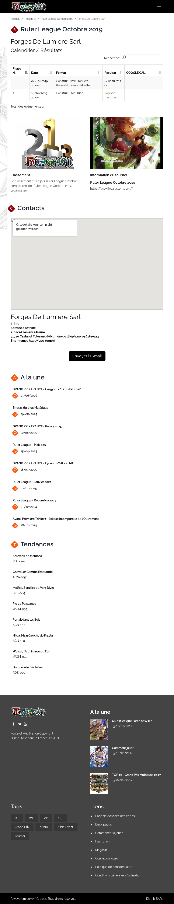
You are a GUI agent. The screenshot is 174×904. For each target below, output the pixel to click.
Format (61, 72)
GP (60, 818)
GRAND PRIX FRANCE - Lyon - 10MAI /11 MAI (43, 463)
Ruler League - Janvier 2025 (32, 482)
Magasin (101, 850)
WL (31, 818)
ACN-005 (19, 577)
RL (16, 818)
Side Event (65, 827)
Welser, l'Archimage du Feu (31, 651)
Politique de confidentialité (113, 867)
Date (34, 72)
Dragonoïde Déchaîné (27, 667)
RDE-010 (19, 561)
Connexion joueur (107, 858)
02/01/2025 (29, 488)
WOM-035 (20, 609)
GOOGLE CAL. (136, 72)
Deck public (103, 824)
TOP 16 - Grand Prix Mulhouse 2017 (136, 775)
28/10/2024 (29, 525)
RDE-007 (19, 672)
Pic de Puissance (24, 603)
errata (44, 827)
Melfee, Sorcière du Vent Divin (33, 587)
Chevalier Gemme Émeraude (33, 572)
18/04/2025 (29, 469)
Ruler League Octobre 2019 (57, 18)
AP (46, 818)
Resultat (110, 72)
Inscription (102, 841)
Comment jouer (122, 748)
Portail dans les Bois (26, 619)
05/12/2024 (29, 506)
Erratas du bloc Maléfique (30, 407)
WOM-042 (20, 656)
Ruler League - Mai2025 (29, 444)
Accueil (15, 18)
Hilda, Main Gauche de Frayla (33, 635)
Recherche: (112, 58)
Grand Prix (22, 827)
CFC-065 (19, 593)
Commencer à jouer (109, 833)
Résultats (30, 18)
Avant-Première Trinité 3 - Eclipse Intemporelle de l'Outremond (56, 519)
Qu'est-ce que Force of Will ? (132, 721)
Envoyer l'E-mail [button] (87, 356)
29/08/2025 (29, 414)
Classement (20, 175)
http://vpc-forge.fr (42, 340)
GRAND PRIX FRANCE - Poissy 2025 (37, 426)
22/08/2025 (29, 432)
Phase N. (17, 70)
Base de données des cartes (115, 816)
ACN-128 (19, 640)
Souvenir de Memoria (27, 556)
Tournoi (20, 836)
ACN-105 (19, 625)
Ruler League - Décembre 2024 (34, 500)
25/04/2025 (29, 451)
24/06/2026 (29, 395)
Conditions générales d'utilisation (118, 875)
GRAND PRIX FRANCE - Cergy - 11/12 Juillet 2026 (47, 389)
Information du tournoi (108, 175)
